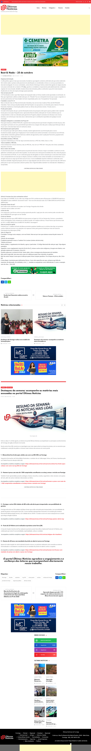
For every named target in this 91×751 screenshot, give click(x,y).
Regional (42, 719)
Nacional (47, 733)
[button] (62, 305)
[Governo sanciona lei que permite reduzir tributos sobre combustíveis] (51, 712)
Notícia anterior (9, 293)
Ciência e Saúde (38, 698)
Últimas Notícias (7, 75)
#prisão (11, 577)
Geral (40, 677)
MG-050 (24, 577)
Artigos (32, 735)
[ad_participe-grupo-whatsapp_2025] (33, 270)
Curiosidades (36, 737)
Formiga (8, 337)
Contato (67, 8)
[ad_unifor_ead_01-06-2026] (33, 367)
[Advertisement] (45, 25)
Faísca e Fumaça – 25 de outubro (53, 296)
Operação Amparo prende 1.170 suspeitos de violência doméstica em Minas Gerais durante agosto (52, 594)
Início (38, 8)
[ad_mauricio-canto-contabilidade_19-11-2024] (33, 353)
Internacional (23, 735)
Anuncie (60, 8)
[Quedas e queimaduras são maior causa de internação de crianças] (39, 691)
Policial (25, 733)
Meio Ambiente (29, 741)
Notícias (44, 8)
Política (38, 741)
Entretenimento (23, 739)
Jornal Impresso (42, 739)
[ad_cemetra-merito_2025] (45, 44)
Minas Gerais (31, 577)
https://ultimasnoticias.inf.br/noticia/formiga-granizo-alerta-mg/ (44, 519)
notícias (39, 577)
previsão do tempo (6, 580)
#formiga (4, 577)
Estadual (48, 698)
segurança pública (17, 580)
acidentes (17, 577)
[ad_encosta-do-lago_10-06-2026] (45, 59)
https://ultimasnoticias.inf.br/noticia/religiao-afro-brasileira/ (44, 534)
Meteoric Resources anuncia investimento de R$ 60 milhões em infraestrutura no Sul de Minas (31, 1)
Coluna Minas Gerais (24, 737)
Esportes (32, 739)
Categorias (52, 8)
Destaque (3, 337)
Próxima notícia (57, 294)
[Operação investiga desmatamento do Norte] (51, 669)
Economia (48, 720)
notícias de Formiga (47, 577)
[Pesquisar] (89, 8)
